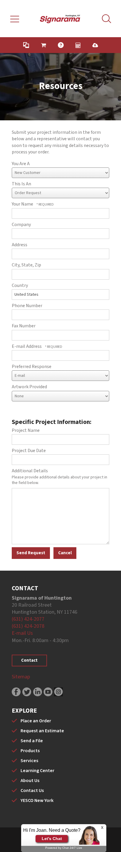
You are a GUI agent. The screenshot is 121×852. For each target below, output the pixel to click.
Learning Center (37, 770)
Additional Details (30, 471)
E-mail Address (27, 346)
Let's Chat (52, 838)
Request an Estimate (42, 731)
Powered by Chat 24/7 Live (63, 847)
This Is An (21, 184)
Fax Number (24, 326)
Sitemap (21, 676)
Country (20, 285)
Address (19, 245)
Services (29, 760)
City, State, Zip (26, 265)
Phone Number (27, 305)
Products (30, 750)
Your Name (23, 204)
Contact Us (32, 790)
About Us (30, 780)
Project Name (26, 430)
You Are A (21, 163)
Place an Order (36, 721)
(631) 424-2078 (28, 626)
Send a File (32, 741)
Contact (29, 660)
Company (21, 224)
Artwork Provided (29, 387)
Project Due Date (29, 450)
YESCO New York (37, 800)
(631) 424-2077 (28, 619)
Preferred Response (31, 366)
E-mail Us (22, 633)
